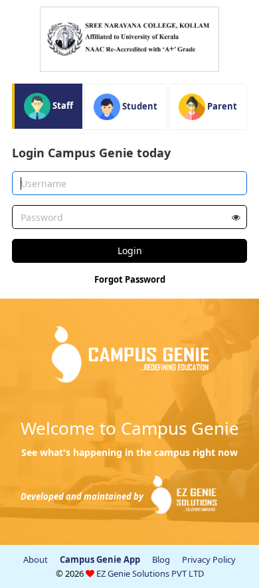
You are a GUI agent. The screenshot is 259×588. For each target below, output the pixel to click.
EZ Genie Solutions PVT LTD (150, 573)
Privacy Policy (209, 559)
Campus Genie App (100, 559)
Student (138, 106)
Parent (221, 106)
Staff (61, 105)
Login (130, 250)
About (35, 559)
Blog (161, 559)
